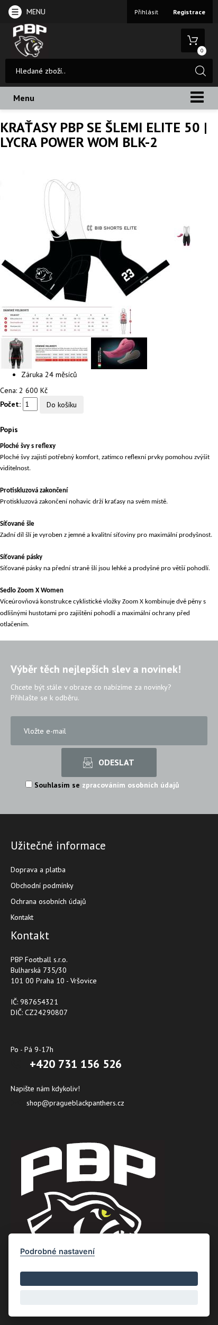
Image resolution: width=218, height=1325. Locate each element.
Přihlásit (146, 12)
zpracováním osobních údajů (130, 785)
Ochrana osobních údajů (48, 901)
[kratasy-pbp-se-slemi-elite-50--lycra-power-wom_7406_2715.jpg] (66, 321)
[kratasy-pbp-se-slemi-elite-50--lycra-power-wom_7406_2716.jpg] (45, 353)
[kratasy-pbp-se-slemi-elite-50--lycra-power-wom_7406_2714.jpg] (186, 235)
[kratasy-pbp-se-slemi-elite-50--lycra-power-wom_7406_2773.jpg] (119, 353)
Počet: (10, 404)
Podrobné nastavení (57, 1251)
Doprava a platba (38, 869)
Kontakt (22, 917)
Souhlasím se (105, 785)
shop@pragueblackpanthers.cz (75, 1103)
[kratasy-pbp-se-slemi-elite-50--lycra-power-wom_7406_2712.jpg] (87, 235)
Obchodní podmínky (42, 885)
